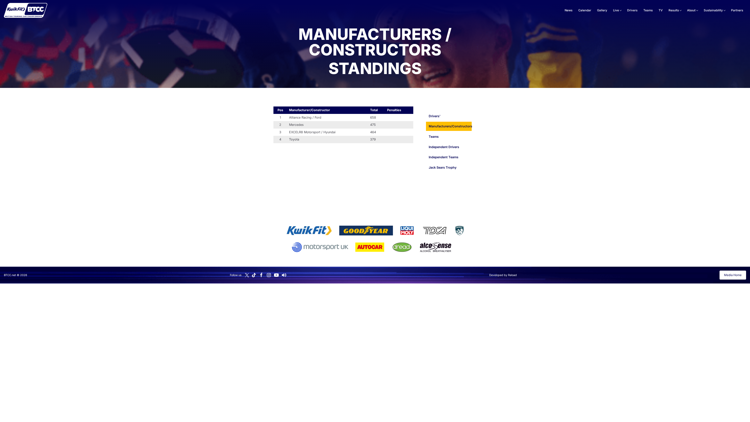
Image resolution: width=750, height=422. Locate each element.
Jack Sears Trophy (442, 167)
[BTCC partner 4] (434, 230)
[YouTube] (276, 275)
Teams (648, 10)
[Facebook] (261, 275)
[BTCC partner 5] (459, 230)
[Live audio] (284, 275)
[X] (247, 275)
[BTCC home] (25, 10)
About (691, 10)
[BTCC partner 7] (369, 247)
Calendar (584, 10)
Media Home (733, 275)
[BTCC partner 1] (309, 230)
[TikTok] (254, 275)
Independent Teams (443, 157)
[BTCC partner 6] (320, 247)
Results (674, 10)
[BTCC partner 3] (407, 230)
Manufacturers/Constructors (450, 126)
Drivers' (434, 116)
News (568, 10)
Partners (737, 10)
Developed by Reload (503, 275)
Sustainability (713, 10)
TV (661, 10)
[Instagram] (268, 275)
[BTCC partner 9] (435, 247)
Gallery (602, 10)
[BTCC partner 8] (402, 247)
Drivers (632, 10)
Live (616, 10)
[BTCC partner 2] (366, 230)
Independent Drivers (444, 147)
